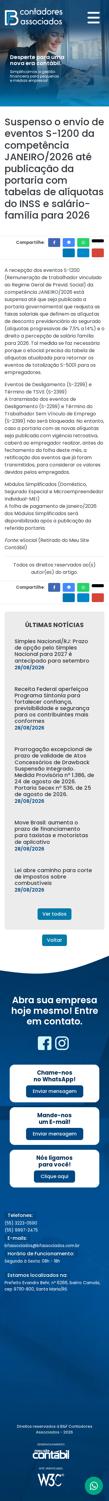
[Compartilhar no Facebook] (54, 242)
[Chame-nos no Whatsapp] (94, 1486)
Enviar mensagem (55, 1091)
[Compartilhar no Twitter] (98, 240)
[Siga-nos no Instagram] (62, 1045)
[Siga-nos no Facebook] (45, 1045)
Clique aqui (54, 1176)
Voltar (54, 940)
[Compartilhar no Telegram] (83, 252)
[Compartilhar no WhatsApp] (83, 242)
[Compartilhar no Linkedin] (69, 252)
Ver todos (54, 913)
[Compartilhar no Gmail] (98, 252)
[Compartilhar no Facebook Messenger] (69, 242)
